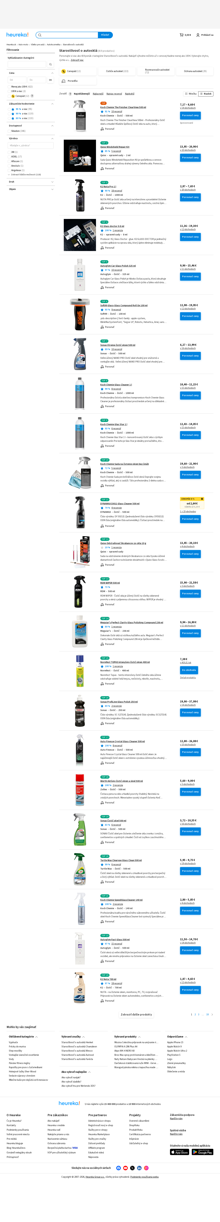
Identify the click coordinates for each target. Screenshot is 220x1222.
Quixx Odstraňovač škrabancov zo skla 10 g (123, 543)
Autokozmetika (53, 44)
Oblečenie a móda (176, 1071)
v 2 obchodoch (187, 586)
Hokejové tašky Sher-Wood (22, 1071)
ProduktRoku (136, 1130)
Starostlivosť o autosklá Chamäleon (79, 1046)
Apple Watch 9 (174, 1046)
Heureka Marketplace (99, 1134)
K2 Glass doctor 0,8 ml (112, 226)
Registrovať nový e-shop (100, 1125)
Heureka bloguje (15, 1143)
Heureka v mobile (56, 1125)
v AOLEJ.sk (185, 662)
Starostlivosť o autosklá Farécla (77, 1059)
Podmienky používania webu (144, 1177)
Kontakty (11, 1125)
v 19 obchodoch (188, 863)
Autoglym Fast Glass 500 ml (115, 939)
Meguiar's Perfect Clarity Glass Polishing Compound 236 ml (131, 622)
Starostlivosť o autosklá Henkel (77, 1042)
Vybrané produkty (125, 1037)
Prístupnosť (13, 1157)
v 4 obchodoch (187, 546)
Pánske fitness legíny (19, 1063)
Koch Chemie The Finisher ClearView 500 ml (123, 107)
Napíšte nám (176, 1118)
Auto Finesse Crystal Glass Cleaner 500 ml (122, 741)
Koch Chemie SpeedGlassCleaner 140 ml (121, 900)
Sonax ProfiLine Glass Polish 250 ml (119, 702)
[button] (27, 64)
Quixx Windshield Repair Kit (114, 147)
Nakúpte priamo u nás (58, 1134)
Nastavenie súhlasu (57, 1139)
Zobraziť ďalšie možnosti (23, 174)
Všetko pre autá (37, 44)
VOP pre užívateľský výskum (62, 1152)
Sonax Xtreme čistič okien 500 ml (117, 345)
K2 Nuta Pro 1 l (108, 186)
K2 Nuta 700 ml (108, 979)
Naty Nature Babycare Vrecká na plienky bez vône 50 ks (136, 1059)
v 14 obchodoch (188, 108)
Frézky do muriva (17, 1046)
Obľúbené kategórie (21, 1037)
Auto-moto (23, 44)
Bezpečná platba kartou (60, 1148)
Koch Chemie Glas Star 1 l (113, 424)
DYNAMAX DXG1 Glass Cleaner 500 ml (119, 503)
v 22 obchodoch (188, 150)
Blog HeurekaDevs (16, 1148)
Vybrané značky (71, 1037)
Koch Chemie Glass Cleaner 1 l (116, 384)
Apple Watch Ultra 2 (177, 1051)
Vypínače (13, 1042)
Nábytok (171, 1067)
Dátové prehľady (96, 1143)
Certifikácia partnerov (140, 1134)
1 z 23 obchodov (188, 511)
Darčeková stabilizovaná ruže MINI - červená (136, 1063)
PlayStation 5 (173, 1055)
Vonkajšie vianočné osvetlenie (24, 1055)
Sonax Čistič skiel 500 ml (113, 820)
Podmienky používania (18, 1130)
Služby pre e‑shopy (97, 1130)
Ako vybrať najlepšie (74, 1072)
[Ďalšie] (212, 1015)
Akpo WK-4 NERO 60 (124, 1051)
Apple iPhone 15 (175, 1042)
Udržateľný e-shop (138, 1143)
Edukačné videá (96, 1152)
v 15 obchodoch (188, 388)
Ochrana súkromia (56, 1143)
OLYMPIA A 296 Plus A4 (125, 1046)
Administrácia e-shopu (99, 1121)
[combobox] (67, 35)
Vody (11, 1059)
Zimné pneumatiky (176, 1063)
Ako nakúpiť (53, 1121)
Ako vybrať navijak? (71, 1077)
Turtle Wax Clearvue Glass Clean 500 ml (121, 860)
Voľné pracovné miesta (18, 1134)
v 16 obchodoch (188, 348)
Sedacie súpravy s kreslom (22, 1075)
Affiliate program (96, 1148)
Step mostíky (15, 1051)
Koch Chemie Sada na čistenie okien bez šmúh (124, 464)
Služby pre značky (97, 1139)
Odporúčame (175, 1037)
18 (207, 1014)
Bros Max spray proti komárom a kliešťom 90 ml (136, 1055)
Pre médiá (12, 1139)
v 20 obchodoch (188, 190)
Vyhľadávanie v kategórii (21, 58)
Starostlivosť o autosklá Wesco (77, 1051)
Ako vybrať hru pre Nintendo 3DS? (79, 1086)
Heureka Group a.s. (95, 1177)
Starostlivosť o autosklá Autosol (78, 1055)
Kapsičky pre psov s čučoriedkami (25, 1067)
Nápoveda (93, 1157)
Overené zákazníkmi (139, 1121)
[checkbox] (9, 86)
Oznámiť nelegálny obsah (19, 1152)
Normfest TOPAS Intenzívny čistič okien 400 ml (125, 662)
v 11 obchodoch (188, 269)
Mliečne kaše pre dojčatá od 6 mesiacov (28, 1080)
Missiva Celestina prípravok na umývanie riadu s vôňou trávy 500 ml (136, 1042)
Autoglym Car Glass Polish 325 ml (118, 266)
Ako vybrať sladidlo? (71, 1081)
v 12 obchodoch (188, 229)
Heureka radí (54, 1130)
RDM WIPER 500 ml (110, 583)
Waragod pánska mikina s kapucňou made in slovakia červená (136, 1067)
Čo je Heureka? (14, 1121)
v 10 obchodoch (188, 744)
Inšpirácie (134, 1139)
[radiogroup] (31, 113)
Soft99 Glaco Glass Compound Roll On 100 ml (124, 305)
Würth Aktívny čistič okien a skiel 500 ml (121, 781)
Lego (169, 1059)
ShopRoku (134, 1125)
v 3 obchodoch (187, 467)
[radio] (9, 109)
